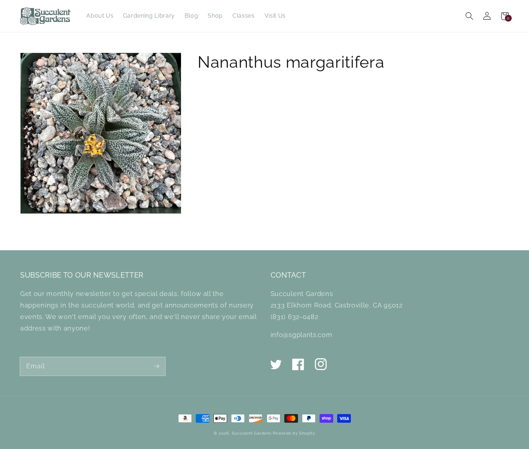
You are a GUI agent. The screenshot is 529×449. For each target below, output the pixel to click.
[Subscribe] (156, 366)
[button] (469, 16)
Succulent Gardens (251, 433)
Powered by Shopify (294, 433)
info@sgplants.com (301, 334)
